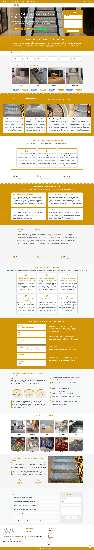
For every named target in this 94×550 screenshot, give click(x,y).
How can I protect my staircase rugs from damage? (24, 513)
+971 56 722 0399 (67, 178)
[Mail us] (14, 176)
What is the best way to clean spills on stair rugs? (24, 501)
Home (12, 52)
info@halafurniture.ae (20, 178)
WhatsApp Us (66, 176)
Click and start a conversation (46, 178)
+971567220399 (66, 258)
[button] (35, 497)
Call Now (42, 176)
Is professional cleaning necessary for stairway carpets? (26, 517)
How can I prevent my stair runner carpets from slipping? (26, 505)
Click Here (20, 363)
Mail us (17, 176)
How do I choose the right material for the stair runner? (25, 509)
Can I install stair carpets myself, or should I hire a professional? (27, 520)
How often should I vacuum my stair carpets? (23, 497)
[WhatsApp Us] (62, 176)
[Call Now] (38, 176)
